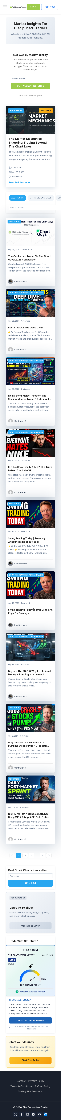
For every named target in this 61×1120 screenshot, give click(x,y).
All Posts (17, 197)
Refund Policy (43, 1086)
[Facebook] (21, 1114)
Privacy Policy (36, 1080)
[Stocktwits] (45, 1114)
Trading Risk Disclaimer (30, 1091)
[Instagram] (27, 1114)
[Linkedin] (33, 1114)
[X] (15, 1114)
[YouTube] (39, 1114)
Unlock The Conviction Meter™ (30, 1020)
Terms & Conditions (21, 1086)
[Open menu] (5, 7)
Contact (21, 1080)
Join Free (31, 883)
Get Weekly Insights (30, 86)
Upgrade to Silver (30, 925)
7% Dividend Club (41, 197)
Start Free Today (30, 1060)
